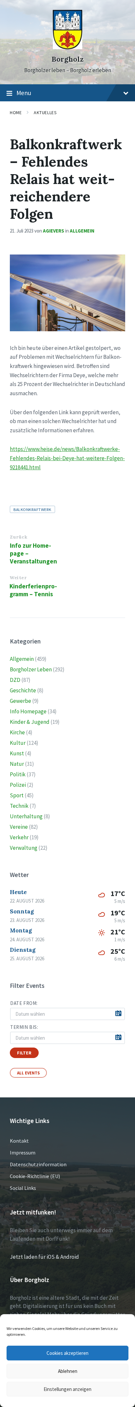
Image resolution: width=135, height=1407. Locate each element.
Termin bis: (24, 1027)
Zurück (18, 537)
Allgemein (82, 231)
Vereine (19, 826)
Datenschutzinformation (38, 1164)
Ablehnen (67, 1371)
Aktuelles (45, 112)
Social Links (23, 1188)
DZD (15, 679)
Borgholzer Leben (31, 669)
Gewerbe (20, 700)
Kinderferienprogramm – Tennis (33, 590)
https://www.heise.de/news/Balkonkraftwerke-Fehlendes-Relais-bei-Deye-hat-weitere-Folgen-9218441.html (67, 458)
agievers (53, 231)
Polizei (18, 784)
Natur (17, 763)
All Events (28, 1072)
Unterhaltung (26, 816)
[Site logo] (67, 47)
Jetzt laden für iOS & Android (44, 1256)
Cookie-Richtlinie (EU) (35, 1176)
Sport (17, 795)
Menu (23, 93)
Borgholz (67, 59)
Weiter (18, 578)
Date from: (24, 1003)
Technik (19, 805)
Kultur (18, 742)
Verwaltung (23, 847)
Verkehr (19, 837)
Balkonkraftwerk (32, 509)
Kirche (17, 732)
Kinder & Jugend (29, 721)
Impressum (22, 1152)
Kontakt (19, 1140)
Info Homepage (28, 711)
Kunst (17, 753)
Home (16, 112)
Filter (24, 1053)
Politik (18, 774)
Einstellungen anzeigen (67, 1389)
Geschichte (23, 690)
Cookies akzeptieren (67, 1353)
